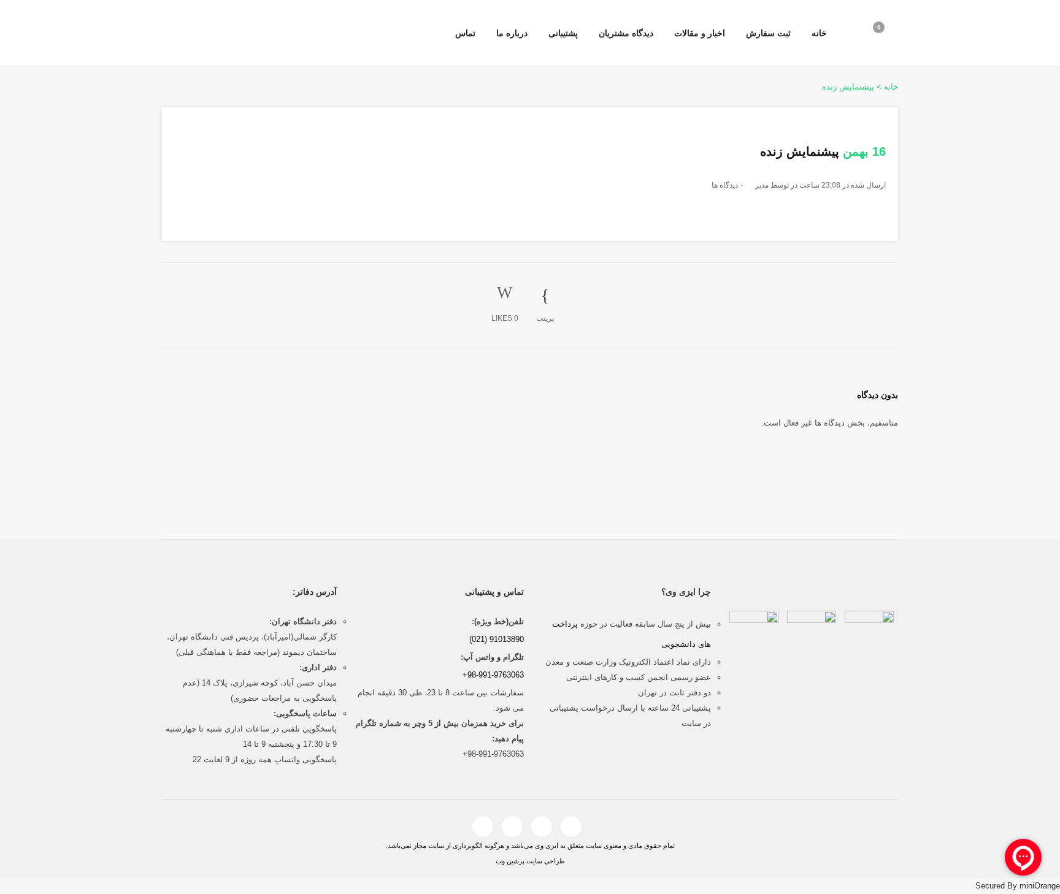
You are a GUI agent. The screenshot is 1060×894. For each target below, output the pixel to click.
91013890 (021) (496, 639)
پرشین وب (510, 861)
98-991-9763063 (495, 674)
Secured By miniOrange (1017, 885)
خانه (891, 86)
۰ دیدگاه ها (727, 185)
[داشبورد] (845, 33)
